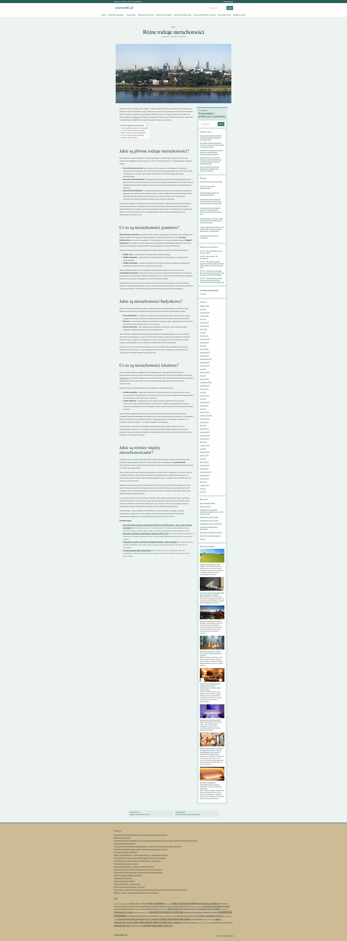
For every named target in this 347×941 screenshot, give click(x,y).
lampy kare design (163, 909)
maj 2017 (203, 489)
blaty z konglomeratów (184, 903)
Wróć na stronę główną (225, 936)
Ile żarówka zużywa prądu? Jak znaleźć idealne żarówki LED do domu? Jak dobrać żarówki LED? (211, 201)
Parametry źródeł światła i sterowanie (204, 15)
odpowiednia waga (224, 909)
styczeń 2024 (204, 349)
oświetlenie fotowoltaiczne (193, 912)
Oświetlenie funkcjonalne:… (116, 15)
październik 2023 (205, 359)
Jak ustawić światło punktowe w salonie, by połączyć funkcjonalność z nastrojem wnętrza (212, 145)
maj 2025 (203, 333)
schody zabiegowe (196, 919)
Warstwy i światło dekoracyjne (182, 15)
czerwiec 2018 (204, 445)
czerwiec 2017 (204, 485)
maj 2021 (203, 399)
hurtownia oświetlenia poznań (216, 906)
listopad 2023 (204, 356)
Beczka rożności (131, 15)
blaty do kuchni (168, 903)
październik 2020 (205, 416)
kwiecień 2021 (204, 402)
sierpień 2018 (204, 439)
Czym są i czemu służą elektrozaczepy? (207, 187)
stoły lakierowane (142, 922)
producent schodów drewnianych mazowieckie (142, 916)
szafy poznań (160, 922)
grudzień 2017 (205, 465)
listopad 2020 (204, 412)
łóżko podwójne (174, 922)
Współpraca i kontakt (239, 15)
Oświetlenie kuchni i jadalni (164, 15)
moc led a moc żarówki (209, 908)
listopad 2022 (204, 379)
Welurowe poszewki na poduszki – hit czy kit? (129, 887)
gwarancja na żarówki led (196, 906)
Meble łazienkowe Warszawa (189, 909)
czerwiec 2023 (204, 366)
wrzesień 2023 (205, 362)
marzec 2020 (204, 422)
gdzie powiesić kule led (182, 906)
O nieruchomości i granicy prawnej (188, 813)
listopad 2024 (204, 343)
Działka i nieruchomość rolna (210, 564)
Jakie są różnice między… (130, 138)
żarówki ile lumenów (189, 922)
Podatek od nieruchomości (123, 878)
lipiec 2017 (203, 482)
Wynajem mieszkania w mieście (210, 621)
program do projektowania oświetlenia (167, 916)
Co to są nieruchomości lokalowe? (133, 135)
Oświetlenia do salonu (124, 912)
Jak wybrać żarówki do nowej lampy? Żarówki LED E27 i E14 (145, 533)
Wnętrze (104, 15)
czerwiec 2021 (204, 396)
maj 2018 (203, 449)
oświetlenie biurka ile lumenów (166, 912)
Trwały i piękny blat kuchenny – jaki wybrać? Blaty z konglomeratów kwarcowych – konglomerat (212, 229)
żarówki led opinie (136, 926)
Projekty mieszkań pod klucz (210, 915)
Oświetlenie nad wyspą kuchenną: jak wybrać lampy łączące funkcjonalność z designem (211, 152)
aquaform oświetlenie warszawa (121, 903)
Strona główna (228, 1)
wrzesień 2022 (205, 386)
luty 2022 (203, 392)
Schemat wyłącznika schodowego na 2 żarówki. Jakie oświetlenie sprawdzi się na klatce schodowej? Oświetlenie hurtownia (156, 841)
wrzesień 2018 (205, 436)
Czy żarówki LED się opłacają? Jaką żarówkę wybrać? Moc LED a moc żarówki (140, 858)
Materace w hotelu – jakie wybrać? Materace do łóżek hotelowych (136, 893)
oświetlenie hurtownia (210, 912)
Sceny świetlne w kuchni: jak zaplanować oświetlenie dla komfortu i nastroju (209, 169)
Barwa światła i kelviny (224, 15)
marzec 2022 (204, 389)
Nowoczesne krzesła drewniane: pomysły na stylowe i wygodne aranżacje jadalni (211, 138)
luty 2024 (203, 346)
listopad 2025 (204, 326)
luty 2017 (203, 492)
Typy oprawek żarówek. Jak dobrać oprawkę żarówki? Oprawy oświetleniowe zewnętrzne (212, 280)
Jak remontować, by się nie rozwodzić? (209, 237)
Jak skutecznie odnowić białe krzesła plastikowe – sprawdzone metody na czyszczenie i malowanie (147, 846)
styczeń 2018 (204, 462)
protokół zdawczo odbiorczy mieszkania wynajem (209, 194)
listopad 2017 (204, 469)
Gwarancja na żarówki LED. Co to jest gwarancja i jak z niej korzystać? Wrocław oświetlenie (212, 273)
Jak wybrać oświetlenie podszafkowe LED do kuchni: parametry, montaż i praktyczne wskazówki (211, 786)
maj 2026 (203, 309)
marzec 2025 (204, 336)
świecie (136, 117)
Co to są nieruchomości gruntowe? (133, 130)
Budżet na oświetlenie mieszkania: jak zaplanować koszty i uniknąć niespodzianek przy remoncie (211, 750)
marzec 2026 (204, 316)
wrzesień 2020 (205, 419)
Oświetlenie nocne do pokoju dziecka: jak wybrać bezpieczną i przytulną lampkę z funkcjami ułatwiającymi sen (211, 161)
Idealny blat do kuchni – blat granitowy (127, 884)
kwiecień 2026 (204, 313)
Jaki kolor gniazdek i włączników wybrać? (128, 875)
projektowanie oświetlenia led (187, 916)
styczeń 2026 (204, 323)
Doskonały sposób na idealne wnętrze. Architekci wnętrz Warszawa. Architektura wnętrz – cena (211, 211)
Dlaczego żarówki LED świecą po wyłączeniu (159, 906)
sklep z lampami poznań (209, 919)
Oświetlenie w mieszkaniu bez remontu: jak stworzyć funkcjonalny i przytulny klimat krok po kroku (210, 687)
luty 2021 (203, 409)
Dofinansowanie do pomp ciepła (211, 182)
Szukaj (230, 8)
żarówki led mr (122, 925)
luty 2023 (203, 376)
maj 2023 (203, 369)
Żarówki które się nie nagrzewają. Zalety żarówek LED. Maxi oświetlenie (138, 873)
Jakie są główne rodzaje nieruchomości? (135, 128)
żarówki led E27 (217, 922)
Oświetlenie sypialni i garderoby (211, 524)
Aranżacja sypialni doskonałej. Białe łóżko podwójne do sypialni (212, 594)
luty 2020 (203, 425)
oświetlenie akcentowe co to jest (141, 912)
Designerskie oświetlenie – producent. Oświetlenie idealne (134, 867)
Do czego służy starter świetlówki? (125, 852)
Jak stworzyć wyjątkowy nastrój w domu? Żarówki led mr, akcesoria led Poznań (140, 849)
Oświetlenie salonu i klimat (146, 15)
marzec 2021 (204, 406)
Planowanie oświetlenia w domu (211, 532)
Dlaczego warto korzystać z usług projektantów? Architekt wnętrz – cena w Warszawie (211, 221)
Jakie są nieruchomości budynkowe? (133, 133)
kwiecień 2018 (204, 452)
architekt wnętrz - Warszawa (138, 904)
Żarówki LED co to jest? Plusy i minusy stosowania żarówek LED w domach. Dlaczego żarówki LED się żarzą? (150, 890)
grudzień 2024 (205, 339)
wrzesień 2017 (205, 475)
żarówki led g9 (228, 922)
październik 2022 (205, 382)
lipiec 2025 (203, 329)
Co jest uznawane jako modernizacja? (137, 550)
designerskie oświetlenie (208, 903)
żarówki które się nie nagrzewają (203, 922)
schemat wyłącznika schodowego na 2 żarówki (138, 919)
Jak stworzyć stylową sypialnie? (210, 720)
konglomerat (138, 909)
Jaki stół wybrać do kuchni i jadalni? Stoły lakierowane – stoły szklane (137, 861)
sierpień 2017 (204, 479)
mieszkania (123, 378)
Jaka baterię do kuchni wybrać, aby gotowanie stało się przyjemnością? (138, 870)
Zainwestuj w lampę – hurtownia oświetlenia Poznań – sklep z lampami (150, 542)
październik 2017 (205, 472)
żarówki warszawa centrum (158, 925)
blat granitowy (156, 903)
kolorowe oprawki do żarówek (124, 909)
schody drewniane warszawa (174, 919)
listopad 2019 (204, 429)
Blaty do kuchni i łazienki (122, 838)
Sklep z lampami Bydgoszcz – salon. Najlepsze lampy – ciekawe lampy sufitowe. (141, 855)
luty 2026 (203, 319)
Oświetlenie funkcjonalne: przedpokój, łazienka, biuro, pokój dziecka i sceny (211, 512)
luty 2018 (203, 459)
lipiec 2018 (203, 442)
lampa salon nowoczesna (150, 909)
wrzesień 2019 (205, 432)
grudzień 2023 (205, 352)
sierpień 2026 (204, 306)
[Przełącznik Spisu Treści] (147, 125)
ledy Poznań (173, 908)
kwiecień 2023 (204, 372)
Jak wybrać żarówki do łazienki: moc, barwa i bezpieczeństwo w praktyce (211, 653)
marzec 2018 (204, 455)
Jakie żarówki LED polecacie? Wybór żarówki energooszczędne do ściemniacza (140, 835)
